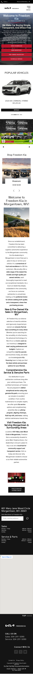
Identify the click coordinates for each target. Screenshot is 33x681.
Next (29, 147)
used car (23, 341)
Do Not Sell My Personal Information (16, 666)
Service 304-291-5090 (15, 639)
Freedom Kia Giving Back (17, 489)
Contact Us (12, 660)
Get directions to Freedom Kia (11, 515)
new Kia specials (20, 352)
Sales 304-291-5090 (14, 637)
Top (24, 616)
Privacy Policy (20, 660)
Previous (3, 147)
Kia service (21, 404)
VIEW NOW (16, 185)
